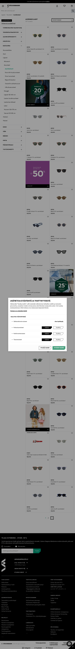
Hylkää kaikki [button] (45, 348)
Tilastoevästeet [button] (17, 340)
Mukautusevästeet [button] (18, 328)
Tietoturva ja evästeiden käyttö (18, 311)
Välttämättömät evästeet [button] (19, 322)
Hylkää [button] (47, 327)
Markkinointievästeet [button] (18, 334)
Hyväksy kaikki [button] (59, 348)
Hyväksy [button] (58, 327)
